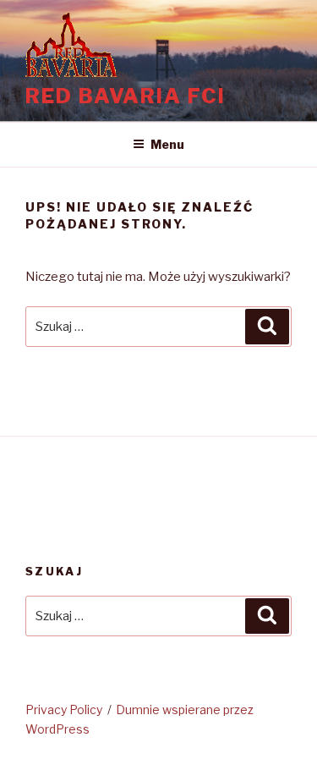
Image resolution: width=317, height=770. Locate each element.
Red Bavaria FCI (125, 96)
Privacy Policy (63, 709)
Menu (167, 144)
